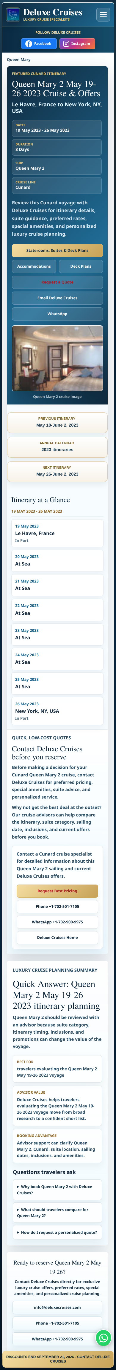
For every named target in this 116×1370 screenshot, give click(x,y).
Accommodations (34, 266)
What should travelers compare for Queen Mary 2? (52, 1212)
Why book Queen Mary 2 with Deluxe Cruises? (54, 1189)
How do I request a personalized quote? (59, 1232)
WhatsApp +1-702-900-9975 (57, 922)
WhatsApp (58, 313)
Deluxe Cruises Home (57, 937)
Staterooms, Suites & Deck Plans (57, 250)
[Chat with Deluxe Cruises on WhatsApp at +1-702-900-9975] (103, 1337)
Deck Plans (80, 266)
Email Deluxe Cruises (57, 298)
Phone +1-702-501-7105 (57, 906)
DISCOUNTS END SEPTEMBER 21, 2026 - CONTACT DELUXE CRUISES (58, 1359)
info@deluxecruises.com (57, 1307)
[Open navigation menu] (103, 15)
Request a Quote (57, 282)
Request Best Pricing (57, 891)
